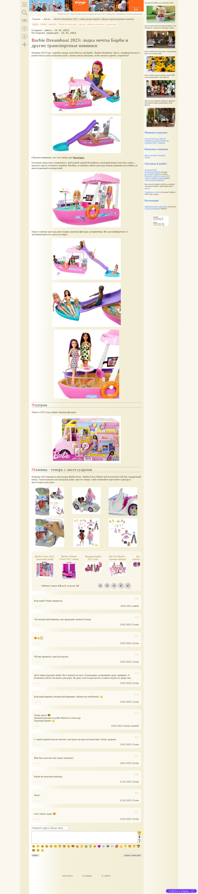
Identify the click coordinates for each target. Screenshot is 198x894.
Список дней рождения (154, 180)
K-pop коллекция (152, 209)
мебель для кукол (96, 24)
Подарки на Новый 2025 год (157, 141)
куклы (82, 24)
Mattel (44, 24)
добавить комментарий (132, 855)
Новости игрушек (68, 24)
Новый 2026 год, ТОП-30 (155, 139)
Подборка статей (152, 192)
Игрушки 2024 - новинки (155, 143)
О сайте (106, 875)
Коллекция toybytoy (153, 172)
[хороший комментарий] (136, 598)
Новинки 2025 (151, 170)
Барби (35, 24)
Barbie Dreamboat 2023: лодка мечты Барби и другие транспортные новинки (94, 19)
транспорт (112, 24)
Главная (36, 19)
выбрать (35, 855)
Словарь (87, 875)
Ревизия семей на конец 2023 (157, 176)
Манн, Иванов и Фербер (155, 155)
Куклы (47, 19)
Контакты (67, 875)
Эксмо (147, 157)
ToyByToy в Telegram (179, 891)
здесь (147, 188)
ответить (38, 606)
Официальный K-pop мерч (156, 207)
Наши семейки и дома (154, 178)
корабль (53, 24)
